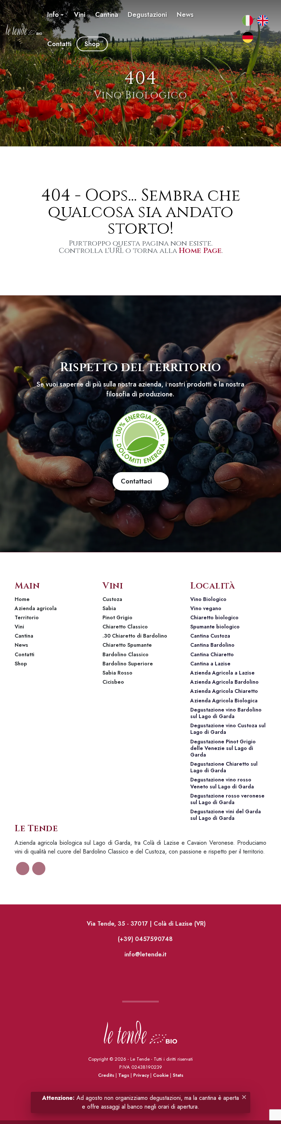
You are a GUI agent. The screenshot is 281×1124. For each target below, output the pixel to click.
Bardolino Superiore (127, 663)
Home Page (200, 250)
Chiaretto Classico (125, 626)
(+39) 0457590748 (144, 939)
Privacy (141, 1075)
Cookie (161, 1075)
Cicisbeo (113, 682)
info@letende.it (144, 954)
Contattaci (138, 481)
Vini (19, 626)
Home (22, 599)
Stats (178, 1075)
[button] (55, 14)
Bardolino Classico (125, 654)
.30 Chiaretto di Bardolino (134, 635)
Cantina (24, 635)
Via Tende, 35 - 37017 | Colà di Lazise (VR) (145, 923)
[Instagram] (230, 44)
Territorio (27, 617)
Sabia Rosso (117, 672)
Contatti (24, 654)
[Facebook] (230, 14)
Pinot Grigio (117, 617)
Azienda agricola (36, 608)
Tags (123, 1075)
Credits (106, 1075)
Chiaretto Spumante (127, 645)
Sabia (109, 608)
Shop (21, 663)
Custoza (112, 599)
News (21, 645)
